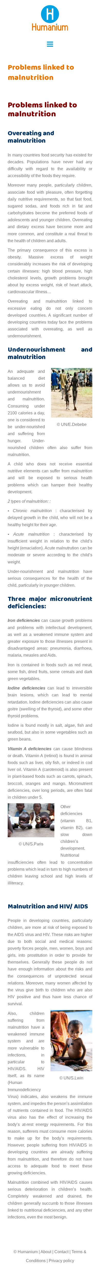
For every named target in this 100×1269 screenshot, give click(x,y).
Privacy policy (61, 1261)
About (46, 1252)
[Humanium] (50, 19)
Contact (61, 1252)
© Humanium (26, 1252)
